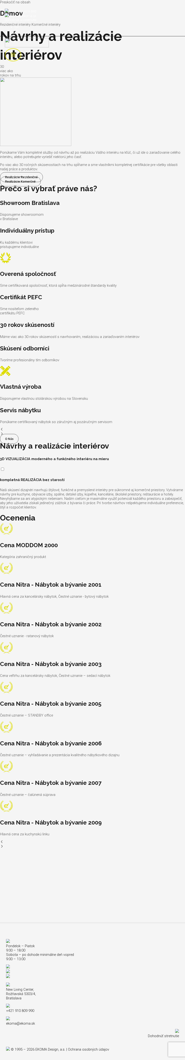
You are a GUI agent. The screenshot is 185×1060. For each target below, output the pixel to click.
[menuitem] (16, 27)
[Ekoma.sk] (27, 43)
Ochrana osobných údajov (88, 1049)
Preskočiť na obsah (15, 2)
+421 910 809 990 (22, 11)
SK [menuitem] (16, 27)
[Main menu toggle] (13, 55)
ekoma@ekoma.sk (22, 16)
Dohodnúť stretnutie (163, 1036)
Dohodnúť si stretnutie (20, 20)
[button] (92, 429)
